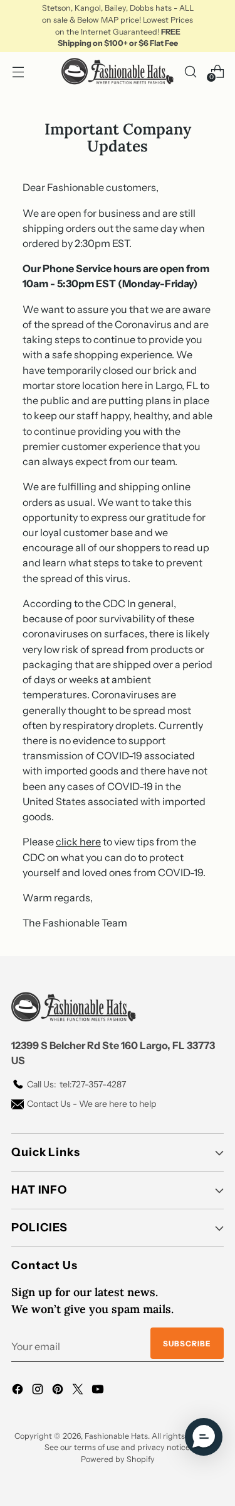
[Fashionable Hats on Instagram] (38, 1391)
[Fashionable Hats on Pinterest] (58, 1391)
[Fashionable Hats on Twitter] (78, 1391)
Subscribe (187, 1343)
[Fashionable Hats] (117, 71)
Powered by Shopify (118, 1459)
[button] (203, 1437)
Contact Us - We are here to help (91, 1103)
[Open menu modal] (18, 71)
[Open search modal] (190, 71)
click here (78, 841)
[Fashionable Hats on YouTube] (99, 1391)
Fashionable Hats (116, 1436)
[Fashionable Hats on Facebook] (18, 1391)
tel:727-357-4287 (76, 1084)
